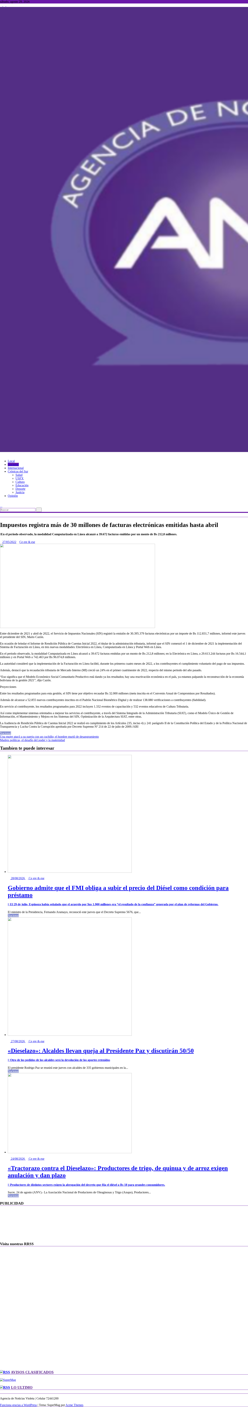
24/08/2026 (18, 1158)
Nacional (13, 464)
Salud (19, 475)
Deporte (20, 488)
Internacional (16, 468)
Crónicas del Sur (18, 471)
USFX (20, 478)
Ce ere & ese (27, 542)
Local (11, 461)
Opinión (13, 495)
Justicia (20, 492)
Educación (22, 485)
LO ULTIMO (22, 1387)
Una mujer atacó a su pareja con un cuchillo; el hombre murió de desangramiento (49, 736)
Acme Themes (74, 1405)
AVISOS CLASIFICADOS (32, 1372)
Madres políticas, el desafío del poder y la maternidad (32, 740)
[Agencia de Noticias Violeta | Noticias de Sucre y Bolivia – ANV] (1, 454)
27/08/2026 (18, 1041)
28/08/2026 (18, 878)
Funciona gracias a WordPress (18, 1405)
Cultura (20, 481)
